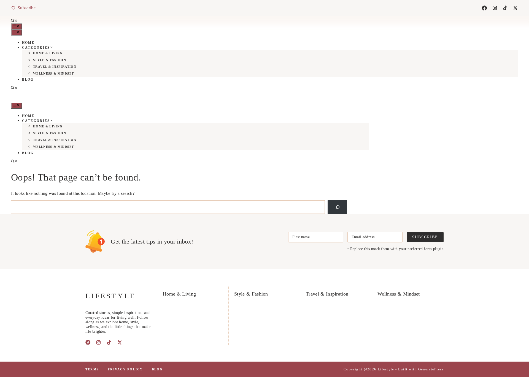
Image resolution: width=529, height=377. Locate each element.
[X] (515, 8)
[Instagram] (494, 8)
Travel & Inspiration (54, 66)
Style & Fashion (49, 60)
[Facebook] (484, 8)
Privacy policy (125, 369)
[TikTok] (505, 8)
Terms (92, 369)
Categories (36, 48)
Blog (28, 79)
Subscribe (425, 237)
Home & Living (48, 53)
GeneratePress (431, 369)
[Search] (337, 207)
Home (28, 43)
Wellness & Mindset (53, 73)
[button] (14, 21)
